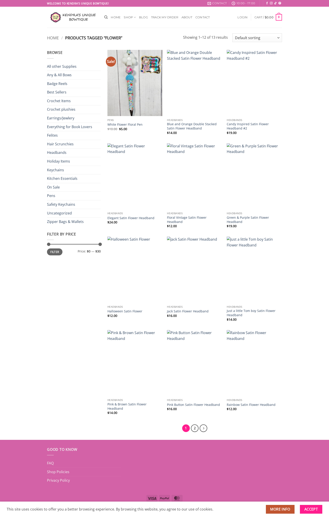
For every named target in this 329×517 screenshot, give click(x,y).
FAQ (50, 463)
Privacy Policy (58, 480)
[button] (242, 17)
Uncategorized (59, 213)
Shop (128, 17)
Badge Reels (57, 83)
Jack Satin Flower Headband (188, 311)
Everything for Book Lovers (69, 126)
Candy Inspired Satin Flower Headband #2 (248, 126)
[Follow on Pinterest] (279, 3)
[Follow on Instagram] (271, 3)
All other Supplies (62, 66)
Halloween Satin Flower (124, 311)
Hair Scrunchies (60, 144)
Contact (202, 17)
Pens (51, 195)
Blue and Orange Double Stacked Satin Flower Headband (192, 126)
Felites (52, 135)
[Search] (106, 17)
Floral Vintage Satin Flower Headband (187, 220)
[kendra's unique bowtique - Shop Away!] (72, 17)
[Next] (203, 428)
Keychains (55, 169)
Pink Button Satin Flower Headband (193, 405)
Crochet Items (59, 100)
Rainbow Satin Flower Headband (251, 405)
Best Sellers (56, 92)
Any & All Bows (59, 74)
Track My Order (164, 17)
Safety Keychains (61, 204)
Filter (54, 252)
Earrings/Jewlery (60, 118)
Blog (143, 17)
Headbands (56, 152)
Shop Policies (58, 471)
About (187, 17)
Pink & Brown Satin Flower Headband (127, 406)
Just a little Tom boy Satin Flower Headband (251, 313)
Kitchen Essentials (62, 178)
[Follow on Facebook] (267, 3)
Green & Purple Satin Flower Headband (248, 220)
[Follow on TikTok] (275, 3)
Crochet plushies (61, 109)
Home (116, 17)
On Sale (53, 187)
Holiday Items (58, 161)
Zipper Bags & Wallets (65, 221)
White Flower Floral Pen (125, 125)
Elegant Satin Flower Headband (130, 218)
